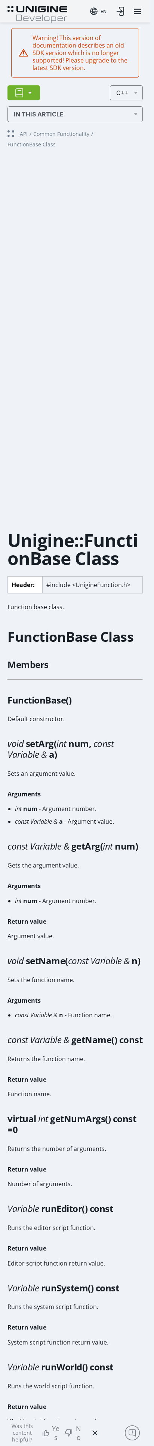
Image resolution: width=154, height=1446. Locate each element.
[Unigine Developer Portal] (37, 13)
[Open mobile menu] (137, 11)
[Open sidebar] (23, 92)
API (24, 133)
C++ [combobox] (122, 93)
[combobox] (98, 11)
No (78, 1433)
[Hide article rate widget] (95, 1433)
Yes (55, 1433)
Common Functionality (61, 133)
